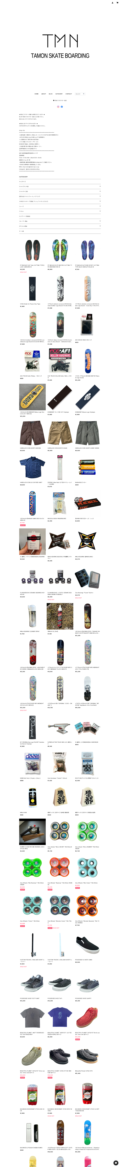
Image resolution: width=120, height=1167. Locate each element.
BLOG (50, 94)
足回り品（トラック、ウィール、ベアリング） (29, 196)
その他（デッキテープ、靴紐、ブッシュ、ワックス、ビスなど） (33, 201)
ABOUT (43, 94)
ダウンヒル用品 (23, 226)
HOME (36, 94)
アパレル (21, 211)
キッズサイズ (22, 181)
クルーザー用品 (23, 221)
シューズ (21, 206)
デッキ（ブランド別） (24, 186)
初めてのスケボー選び (61, 100)
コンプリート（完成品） (25, 216)
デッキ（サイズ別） (23, 191)
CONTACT (69, 94)
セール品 (21, 231)
